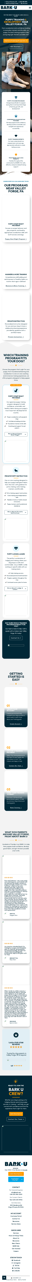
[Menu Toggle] (30, 7)
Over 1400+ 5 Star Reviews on (16, 1170)
